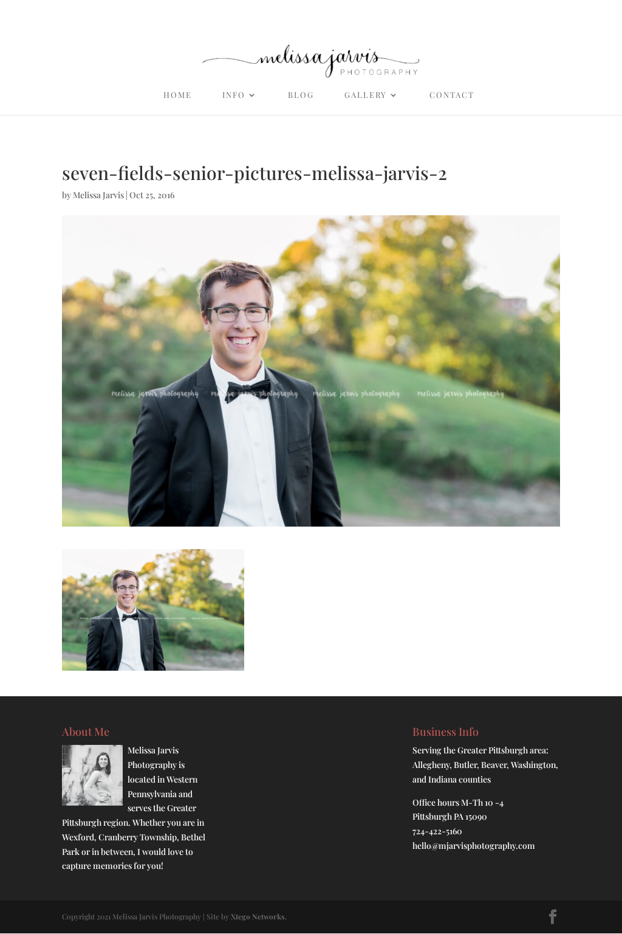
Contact (451, 95)
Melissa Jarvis (98, 195)
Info (233, 95)
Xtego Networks (258, 916)
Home (177, 95)
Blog (301, 95)
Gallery (365, 95)
